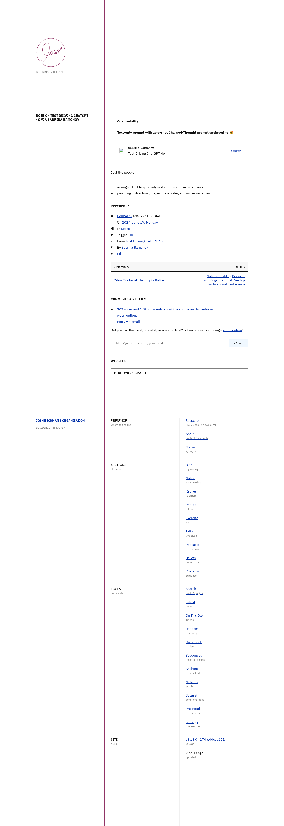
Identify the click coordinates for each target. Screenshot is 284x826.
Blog (189, 465)
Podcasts (193, 544)
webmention (232, 330)
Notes (125, 228)
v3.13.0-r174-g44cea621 (205, 739)
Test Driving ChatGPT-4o (144, 241)
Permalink (124, 216)
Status (190, 447)
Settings (192, 722)
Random (192, 629)
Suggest (192, 695)
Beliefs (191, 558)
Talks (189, 531)
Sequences (194, 655)
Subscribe (193, 420)
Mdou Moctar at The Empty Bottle (139, 280)
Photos (191, 505)
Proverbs (192, 571)
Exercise (192, 518)
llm (130, 235)
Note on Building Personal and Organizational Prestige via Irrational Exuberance (224, 280)
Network (192, 682)
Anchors (192, 669)
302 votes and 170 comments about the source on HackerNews (165, 309)
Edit (120, 253)
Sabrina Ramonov (135, 247)
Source (236, 151)
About (190, 434)
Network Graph (132, 373)
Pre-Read (193, 709)
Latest (190, 602)
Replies (191, 491)
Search (191, 589)
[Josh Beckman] (51, 52)
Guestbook (194, 642)
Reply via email (128, 322)
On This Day (195, 615)
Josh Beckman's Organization (60, 420)
